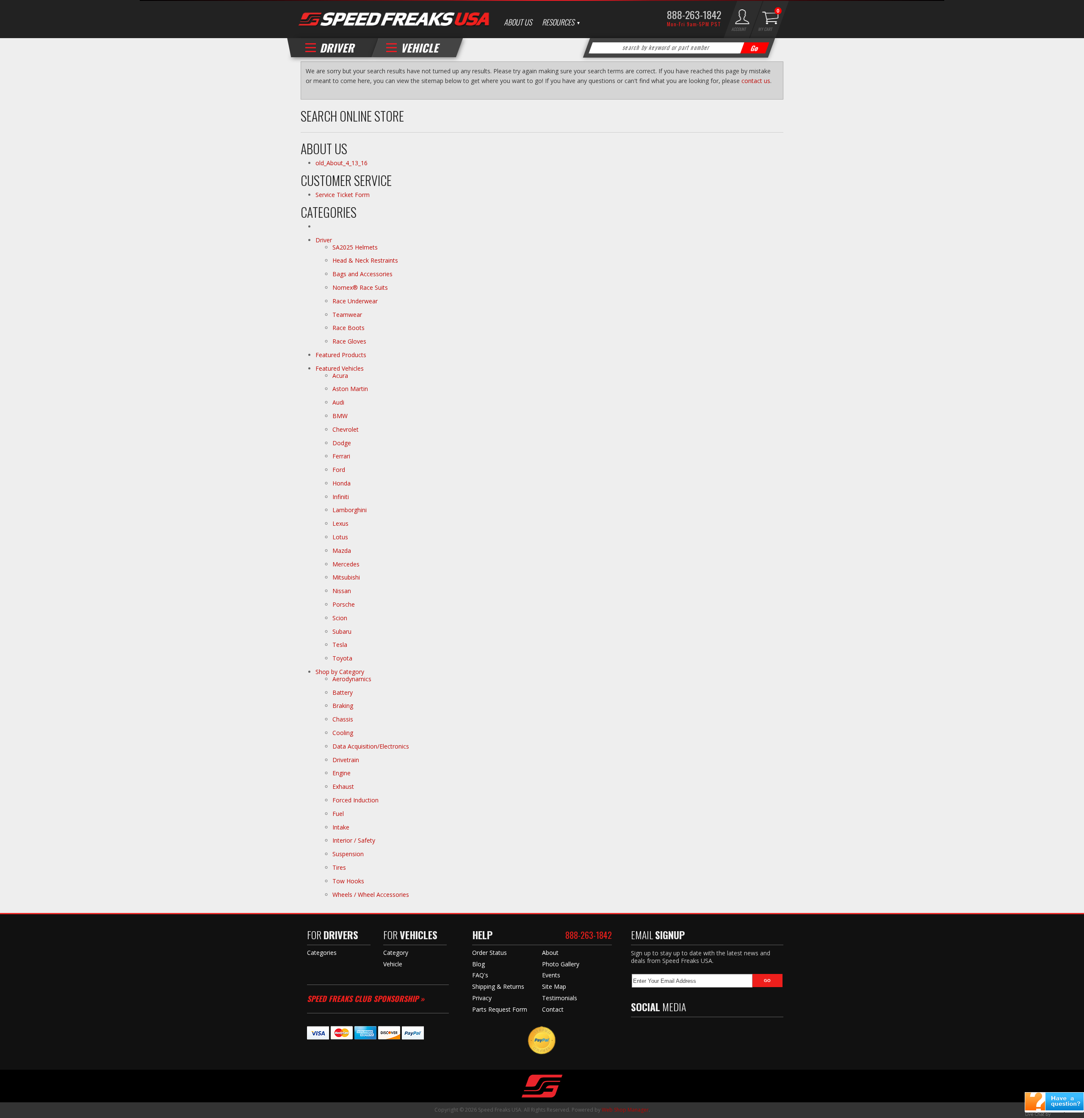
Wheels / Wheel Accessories (370, 895)
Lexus (340, 523)
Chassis (342, 719)
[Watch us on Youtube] (672, 1031)
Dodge (341, 443)
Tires (339, 867)
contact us (755, 81)
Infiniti (340, 497)
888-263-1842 (694, 14)
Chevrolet (345, 429)
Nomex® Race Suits (360, 287)
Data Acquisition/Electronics (370, 746)
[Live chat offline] (1054, 1101)
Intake (340, 827)
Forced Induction (355, 800)
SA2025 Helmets (355, 247)
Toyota (342, 658)
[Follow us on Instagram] (690, 1031)
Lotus (340, 537)
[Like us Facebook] (637, 1031)
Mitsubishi (346, 577)
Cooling (342, 733)
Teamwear (347, 315)
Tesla (339, 645)
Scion (339, 618)
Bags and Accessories (362, 274)
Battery (342, 692)
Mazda (341, 551)
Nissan (341, 591)
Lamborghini (349, 510)
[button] (679, 47)
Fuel (338, 814)
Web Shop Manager (625, 1109)
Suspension (348, 854)
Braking (342, 706)
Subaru (341, 631)
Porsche (343, 604)
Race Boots (348, 328)
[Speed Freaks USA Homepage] (394, 20)
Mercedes (345, 564)
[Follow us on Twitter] (653, 1031)
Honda (341, 483)
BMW (340, 416)
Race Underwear (355, 301)
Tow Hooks (348, 881)
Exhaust (343, 786)
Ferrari (341, 456)
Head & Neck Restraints (365, 260)
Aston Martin (350, 389)
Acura (340, 376)
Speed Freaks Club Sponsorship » (365, 998)
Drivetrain (345, 760)
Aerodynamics (351, 679)
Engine (341, 773)
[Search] (755, 47)
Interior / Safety (353, 840)
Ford (338, 470)
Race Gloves (349, 341)
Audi (338, 402)
